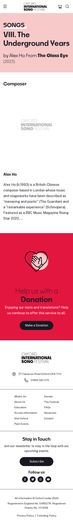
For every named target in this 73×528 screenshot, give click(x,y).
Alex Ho (17, 55)
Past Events (21, 423)
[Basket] (60, 6)
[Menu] (5, 6)
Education (20, 407)
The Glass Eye (53, 55)
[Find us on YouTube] (48, 479)
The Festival (51, 401)
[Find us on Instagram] (40, 479)
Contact (49, 418)
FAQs (47, 407)
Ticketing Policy (46, 515)
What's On (20, 396)
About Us (19, 401)
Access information (25, 412)
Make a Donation (36, 325)
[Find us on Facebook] (25, 479)
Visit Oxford (21, 418)
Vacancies (50, 412)
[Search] (67, 6)
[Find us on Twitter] (33, 479)
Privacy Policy (25, 515)
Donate (48, 396)
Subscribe (36, 461)
